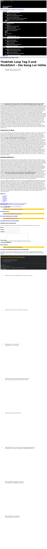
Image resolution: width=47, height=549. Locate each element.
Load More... (3, 265)
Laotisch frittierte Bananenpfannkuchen (11, 45)
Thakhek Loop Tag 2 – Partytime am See (13, 203)
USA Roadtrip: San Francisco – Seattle (13, 36)
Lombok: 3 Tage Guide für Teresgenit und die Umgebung (14, 19)
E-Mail (2, 229)
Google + (5, 199)
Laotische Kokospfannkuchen (9, 260)
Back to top (3, 269)
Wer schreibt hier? (7, 6)
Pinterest (5, 198)
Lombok (6, 31)
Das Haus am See (4, 211)
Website (2, 231)
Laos (6, 21)
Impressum (5, 7)
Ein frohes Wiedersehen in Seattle (10, 27)
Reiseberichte (5, 11)
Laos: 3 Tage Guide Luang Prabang (11, 14)
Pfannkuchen (5, 37)
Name (2, 227)
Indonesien (7, 20)
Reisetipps (4, 46)
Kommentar (3, 240)
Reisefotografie (5, 55)
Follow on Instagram (6, 266)
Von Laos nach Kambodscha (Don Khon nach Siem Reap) (14, 249)
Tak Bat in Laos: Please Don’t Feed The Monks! (12, 49)
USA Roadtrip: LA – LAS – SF (11, 35)
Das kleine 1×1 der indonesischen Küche (11, 52)
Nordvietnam (9, 33)
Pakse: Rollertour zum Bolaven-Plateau (12, 204)
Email (4, 201)
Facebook (5, 195)
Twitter (4, 197)
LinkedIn (5, 200)
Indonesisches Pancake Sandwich (10, 259)
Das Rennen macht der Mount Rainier (11, 30)
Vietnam (6, 32)
